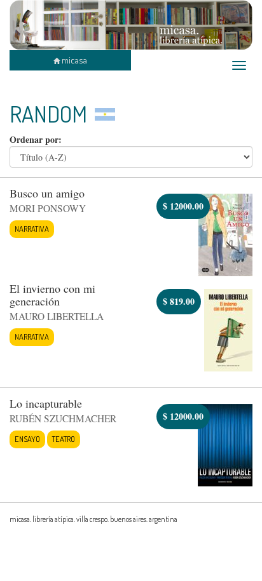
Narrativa (32, 229)
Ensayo (27, 439)
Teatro (63, 439)
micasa (73, 60)
